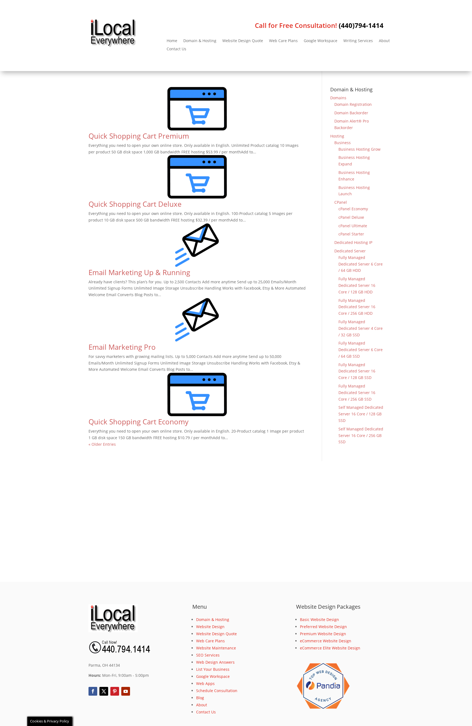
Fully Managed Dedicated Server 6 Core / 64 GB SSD (360, 349)
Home (172, 41)
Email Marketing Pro (122, 347)
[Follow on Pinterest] (114, 691)
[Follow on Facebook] (92, 691)
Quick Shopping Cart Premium (138, 136)
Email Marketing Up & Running (139, 272)
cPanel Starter (351, 234)
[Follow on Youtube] (125, 691)
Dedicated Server (350, 250)
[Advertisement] (236, 521)
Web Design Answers (215, 662)
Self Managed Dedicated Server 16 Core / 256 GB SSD (360, 435)
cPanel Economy (353, 208)
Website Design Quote (242, 41)
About (384, 41)
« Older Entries (102, 444)
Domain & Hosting (199, 41)
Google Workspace (320, 41)
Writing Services (358, 41)
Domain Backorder (351, 112)
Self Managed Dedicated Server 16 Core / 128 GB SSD (360, 414)
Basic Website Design (319, 619)
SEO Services (208, 655)
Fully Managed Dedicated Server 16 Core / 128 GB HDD (356, 285)
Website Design (210, 626)
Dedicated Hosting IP (353, 242)
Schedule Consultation (216, 690)
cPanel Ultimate (352, 225)
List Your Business (212, 669)
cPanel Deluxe (351, 217)
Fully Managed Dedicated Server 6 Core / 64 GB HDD (360, 264)
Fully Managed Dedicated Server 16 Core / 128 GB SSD (356, 371)
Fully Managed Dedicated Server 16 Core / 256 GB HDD (356, 307)
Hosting (337, 136)
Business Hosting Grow (359, 149)
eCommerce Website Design (325, 640)
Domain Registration (353, 104)
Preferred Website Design (323, 626)
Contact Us (176, 49)
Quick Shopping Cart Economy (138, 422)
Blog (200, 697)
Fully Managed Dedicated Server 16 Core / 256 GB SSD (356, 392)
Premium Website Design (323, 633)
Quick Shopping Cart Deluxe (135, 204)
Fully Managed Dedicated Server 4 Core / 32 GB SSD (360, 328)
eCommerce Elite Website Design (330, 648)
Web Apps (205, 683)
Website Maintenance (216, 648)
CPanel (340, 202)
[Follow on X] (103, 691)
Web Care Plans (283, 41)
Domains (338, 97)
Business (342, 142)
